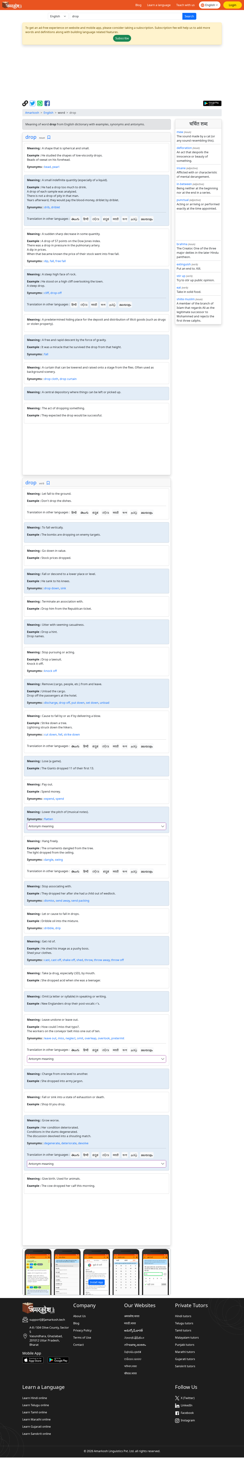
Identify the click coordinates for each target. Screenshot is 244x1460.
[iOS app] (32, 1360)
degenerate (52, 1143)
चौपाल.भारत (130, 1373)
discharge (51, 703)
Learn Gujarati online (36, 1427)
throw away (102, 960)
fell (60, 734)
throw (88, 960)
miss (61, 1038)
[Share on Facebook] (47, 103)
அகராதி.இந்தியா (134, 1337)
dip (46, 261)
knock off (50, 671)
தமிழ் (134, 219)
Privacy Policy (82, 1330)
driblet (55, 207)
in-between (184, 184)
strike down (72, 734)
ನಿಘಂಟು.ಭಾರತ (132, 1352)
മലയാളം (147, 219)
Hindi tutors (183, 1316)
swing (59, 860)
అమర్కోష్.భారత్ (133, 1330)
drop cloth (51, 379)
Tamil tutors (183, 1330)
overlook (104, 1038)
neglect (71, 1038)
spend (60, 799)
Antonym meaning (41, 826)
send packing (80, 901)
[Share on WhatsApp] (40, 103)
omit (80, 1038)
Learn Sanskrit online (36, 1434)
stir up (181, 276)
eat (179, 287)
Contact (78, 1345)
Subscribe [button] (122, 38)
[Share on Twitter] (33, 103)
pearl (55, 167)
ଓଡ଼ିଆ (95, 219)
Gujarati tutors (185, 1359)
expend (49, 799)
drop (30, 136)
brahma (182, 244)
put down (77, 703)
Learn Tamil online (34, 1412)
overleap (90, 1038)
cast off (56, 960)
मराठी (116, 219)
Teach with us (185, 5)
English (48, 113)
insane (181, 168)
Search (189, 16)
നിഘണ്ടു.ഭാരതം (135, 1345)
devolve (83, 1143)
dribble (49, 928)
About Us (79, 1316)
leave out (50, 1038)
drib (47, 207)
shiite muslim (186, 299)
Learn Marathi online (36, 1419)
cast (47, 960)
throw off (117, 960)
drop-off (56, 293)
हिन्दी (85, 219)
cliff (46, 293)
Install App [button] (96, 1282)
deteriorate (69, 1143)
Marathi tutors (185, 1352)
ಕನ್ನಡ (106, 219)
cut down (50, 734)
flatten (48, 819)
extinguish (184, 264)
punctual (183, 200)
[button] (34, 1271)
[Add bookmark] (49, 137)
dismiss (49, 901)
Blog (138, 5)
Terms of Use (82, 1337)
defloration (184, 148)
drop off (64, 703)
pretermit (117, 1038)
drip (58, 928)
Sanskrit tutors (185, 1366)
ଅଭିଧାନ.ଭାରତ (132, 1359)
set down (92, 703)
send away (63, 901)
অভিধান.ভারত (130, 1366)
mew (180, 132)
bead (47, 167)
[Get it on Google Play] (212, 103)
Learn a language (159, 5)
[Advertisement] (122, 73)
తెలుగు (75, 219)
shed (79, 960)
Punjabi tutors (184, 1345)
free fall (60, 261)
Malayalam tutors (187, 1337)
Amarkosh (32, 113)
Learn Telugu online (35, 1405)
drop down (51, 588)
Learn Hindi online (34, 1398)
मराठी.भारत (130, 1323)
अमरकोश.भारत (131, 1316)
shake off (69, 960)
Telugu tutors (184, 1323)
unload (104, 703)
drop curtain (68, 379)
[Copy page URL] (25, 103)
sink (63, 588)
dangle (48, 860)
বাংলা (125, 219)
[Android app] (58, 1360)
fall (52, 261)
